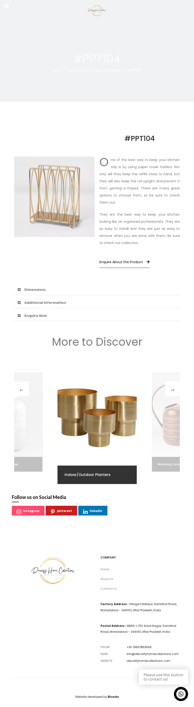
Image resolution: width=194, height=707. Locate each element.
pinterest (64, 511)
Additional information (45, 302)
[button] (97, 289)
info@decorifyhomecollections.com (153, 654)
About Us (107, 579)
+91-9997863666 (139, 647)
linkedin (96, 511)
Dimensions (35, 289)
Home (105, 569)
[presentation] (21, 389)
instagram (31, 511)
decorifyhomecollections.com (148, 661)
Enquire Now (35, 315)
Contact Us (109, 589)
